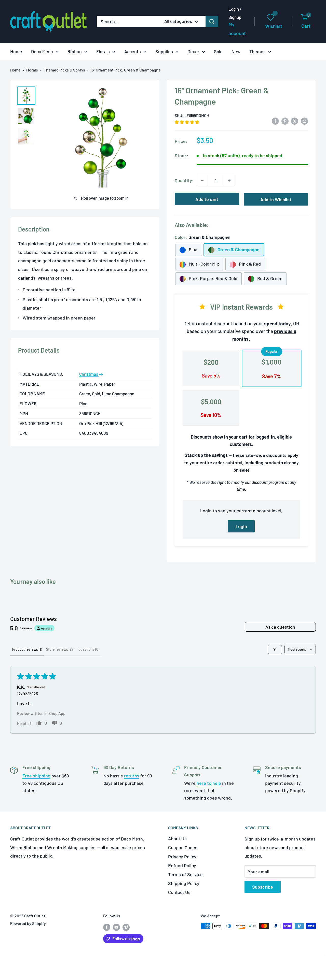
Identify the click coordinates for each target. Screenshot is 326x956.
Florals (103, 51)
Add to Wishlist (275, 199)
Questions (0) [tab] (88, 649)
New (236, 51)
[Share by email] (304, 120)
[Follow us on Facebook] (106, 927)
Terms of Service (185, 874)
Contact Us (179, 892)
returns (131, 775)
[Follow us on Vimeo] (126, 927)
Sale (218, 51)
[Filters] (275, 649)
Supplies (164, 51)
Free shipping (36, 775)
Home (16, 51)
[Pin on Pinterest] (285, 120)
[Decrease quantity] (202, 180)
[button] (187, 122)
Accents (132, 51)
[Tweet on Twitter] (294, 120)
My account (237, 28)
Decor (193, 51)
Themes (257, 51)
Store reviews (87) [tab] (60, 649)
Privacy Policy (182, 856)
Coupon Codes (182, 847)
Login (241, 526)
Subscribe (262, 887)
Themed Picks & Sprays (64, 69)
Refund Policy (182, 865)
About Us (177, 838)
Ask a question (280, 627)
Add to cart (206, 199)
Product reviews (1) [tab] (27, 649)
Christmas (89, 373)
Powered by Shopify (28, 923)
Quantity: (184, 180)
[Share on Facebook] (275, 120)
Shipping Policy (183, 883)
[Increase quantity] (229, 180)
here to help (209, 783)
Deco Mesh (42, 51)
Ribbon (74, 51)
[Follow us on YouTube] (116, 927)
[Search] (212, 21)
